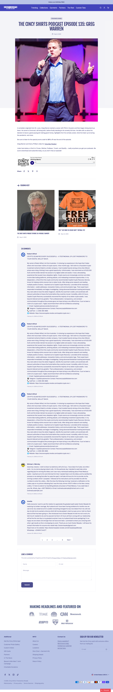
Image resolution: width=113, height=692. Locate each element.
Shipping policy (39, 683)
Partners (7, 654)
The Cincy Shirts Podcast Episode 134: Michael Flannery (33, 233)
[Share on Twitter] (28, 171)
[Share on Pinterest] (32, 171)
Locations (36, 648)
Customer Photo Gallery (12, 644)
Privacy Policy (56, 558)
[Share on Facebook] (24, 171)
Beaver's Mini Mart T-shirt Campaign (12, 663)
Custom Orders (9, 648)
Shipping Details (38, 654)
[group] (56, 615)
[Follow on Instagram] (13, 675)
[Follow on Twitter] (9, 675)
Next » (69, 540)
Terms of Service (68, 558)
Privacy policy (18, 683)
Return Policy (37, 661)
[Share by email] (37, 171)
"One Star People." (50, 144)
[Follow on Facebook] (5, 675)
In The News (8, 658)
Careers (35, 644)
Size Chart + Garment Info (41, 651)
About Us (36, 641)
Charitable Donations (11, 667)
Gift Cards (7, 651)
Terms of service (28, 683)
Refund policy (8, 683)
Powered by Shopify (22, 681)
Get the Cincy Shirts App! (12, 641)
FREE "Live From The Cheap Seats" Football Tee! (71, 230)
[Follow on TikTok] (18, 675)
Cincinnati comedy (56, 18)
